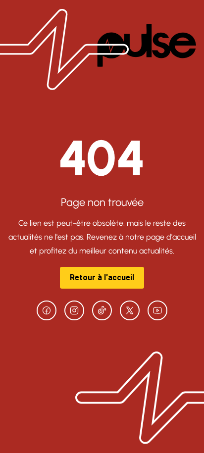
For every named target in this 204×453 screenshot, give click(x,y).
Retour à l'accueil (102, 277)
